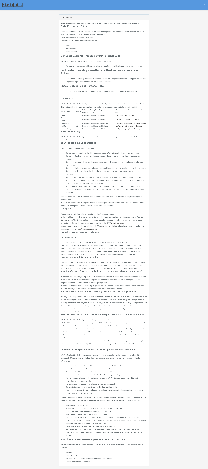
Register (203, 5)
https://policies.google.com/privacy (127, 129)
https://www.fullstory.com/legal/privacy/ (128, 126)
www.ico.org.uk (117, 223)
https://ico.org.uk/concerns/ (87, 229)
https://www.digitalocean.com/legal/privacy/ (130, 123)
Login (194, 5)
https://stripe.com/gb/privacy (124, 115)
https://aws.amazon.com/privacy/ (126, 119)
